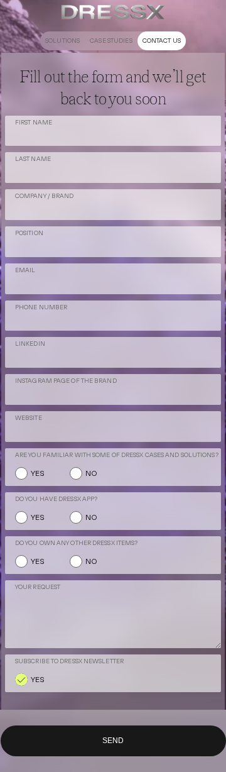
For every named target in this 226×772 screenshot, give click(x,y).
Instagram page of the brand (66, 380)
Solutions (62, 40)
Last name (33, 158)
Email (25, 270)
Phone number (41, 307)
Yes (38, 473)
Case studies (111, 40)
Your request (37, 586)
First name (33, 122)
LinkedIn (30, 343)
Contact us (162, 40)
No (91, 473)
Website (28, 417)
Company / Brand (44, 195)
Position (29, 232)
